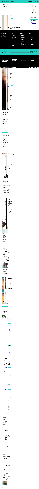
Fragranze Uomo (13, 25)
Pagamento (34, 23)
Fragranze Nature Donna (10, 330)
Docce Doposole (5, 273)
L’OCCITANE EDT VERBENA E (9, 356)
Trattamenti (4, 178)
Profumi (4, 4)
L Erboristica (8, 398)
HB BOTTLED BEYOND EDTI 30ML (11, 73)
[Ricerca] (11, 15)
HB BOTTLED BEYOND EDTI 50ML (11, 95)
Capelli (4, 233)
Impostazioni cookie (4, 61)
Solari (4, 268)
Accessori (4, 417)
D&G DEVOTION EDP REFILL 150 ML (34, 13)
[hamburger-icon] (7, 4)
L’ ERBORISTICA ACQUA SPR (9, 400)
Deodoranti (4, 313)
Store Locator (36, 1)
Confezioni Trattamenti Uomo (6, 459)
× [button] (32, 12)
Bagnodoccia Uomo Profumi (6, 11)
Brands (4, 485)
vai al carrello (34, 6)
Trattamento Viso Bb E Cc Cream (5, 183)
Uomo (4, 451)
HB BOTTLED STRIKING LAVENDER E (11, 29)
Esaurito (6, 345)
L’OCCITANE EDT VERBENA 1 (9, 378)
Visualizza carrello (31, 23)
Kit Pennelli (4, 424)
